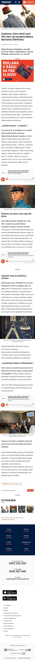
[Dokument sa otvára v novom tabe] (10, 649)
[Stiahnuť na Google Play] (10, 598)
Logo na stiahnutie (9, 628)
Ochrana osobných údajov (11, 613)
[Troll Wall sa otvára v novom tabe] (28, 649)
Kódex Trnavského (9, 623)
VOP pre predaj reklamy (10, 618)
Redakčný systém (22, 658)
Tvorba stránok (8, 658)
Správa (16, 44)
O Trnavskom (7, 605)
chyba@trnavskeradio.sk (7, 519)
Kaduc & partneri (17, 637)
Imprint (6, 631)
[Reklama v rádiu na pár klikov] (17, 71)
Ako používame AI (8, 626)
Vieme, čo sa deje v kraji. (12, 484)
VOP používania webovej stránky (12, 616)
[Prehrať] (3, 179)
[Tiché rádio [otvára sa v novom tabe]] (23, 653)
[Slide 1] (17, 81)
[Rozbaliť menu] (19, 2)
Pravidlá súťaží (8, 621)
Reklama (6, 610)
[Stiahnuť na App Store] (10, 592)
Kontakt (6, 608)
